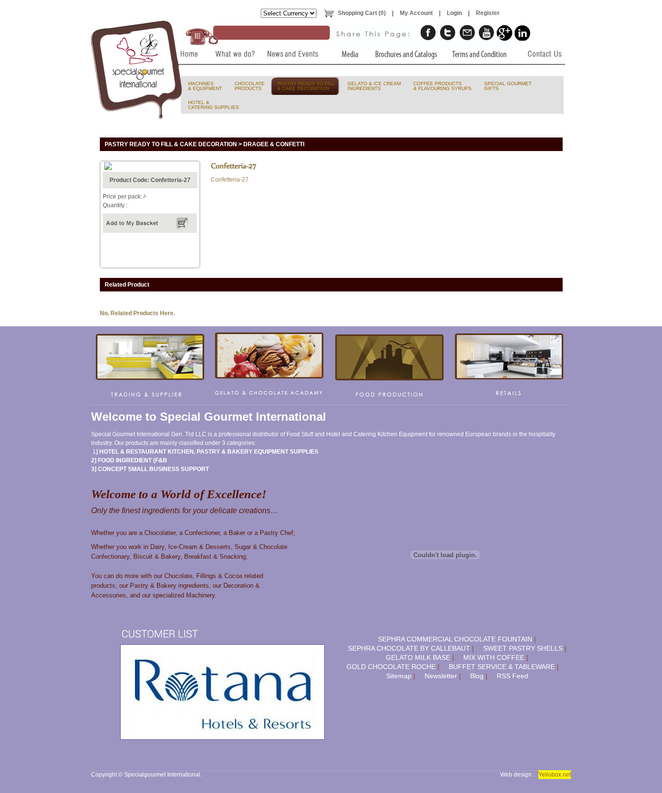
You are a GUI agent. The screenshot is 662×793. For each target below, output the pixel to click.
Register (488, 13)
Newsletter (441, 676)
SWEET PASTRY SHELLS (523, 648)
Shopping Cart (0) (362, 13)
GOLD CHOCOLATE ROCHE (391, 667)
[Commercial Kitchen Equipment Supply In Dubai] (150, 365)
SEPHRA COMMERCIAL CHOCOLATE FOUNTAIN (455, 639)
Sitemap (398, 676)
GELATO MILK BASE (418, 657)
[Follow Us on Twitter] (448, 33)
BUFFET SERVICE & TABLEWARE (502, 667)
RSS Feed (512, 676)
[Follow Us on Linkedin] (522, 33)
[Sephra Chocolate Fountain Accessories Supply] (389, 365)
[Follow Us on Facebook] (428, 33)
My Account (416, 13)
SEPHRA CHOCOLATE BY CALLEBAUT (409, 648)
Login (454, 13)
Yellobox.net (554, 774)
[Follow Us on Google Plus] (504, 33)
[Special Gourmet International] (137, 69)
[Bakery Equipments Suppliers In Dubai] (186, 73)
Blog (477, 676)
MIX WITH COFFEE (493, 657)
